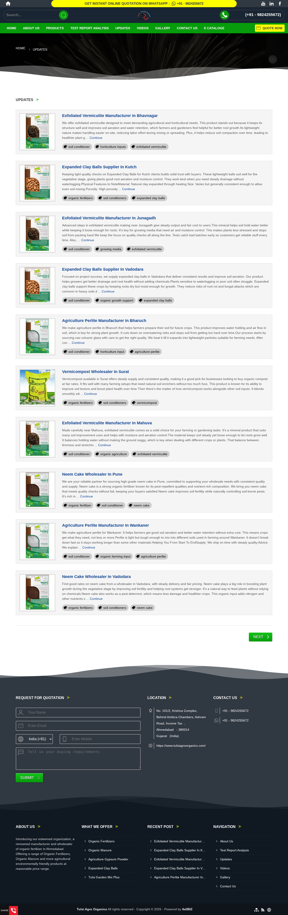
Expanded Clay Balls (103, 868)
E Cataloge (214, 28)
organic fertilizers (80, 198)
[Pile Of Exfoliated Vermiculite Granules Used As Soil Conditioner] (37, 132)
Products (55, 28)
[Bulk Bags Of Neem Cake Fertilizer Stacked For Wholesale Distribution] (37, 490)
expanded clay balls (151, 198)
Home (11, 28)
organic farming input (115, 556)
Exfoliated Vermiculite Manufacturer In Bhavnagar (110, 115)
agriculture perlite (147, 351)
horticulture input (112, 351)
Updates (122, 28)
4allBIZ (187, 909)
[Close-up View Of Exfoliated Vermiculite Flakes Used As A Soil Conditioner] (37, 234)
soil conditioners (114, 198)
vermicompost (147, 403)
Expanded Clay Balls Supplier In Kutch (99, 167)
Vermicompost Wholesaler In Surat (95, 371)
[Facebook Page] (280, 3)
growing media (110, 249)
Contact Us (187, 28)
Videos (142, 28)
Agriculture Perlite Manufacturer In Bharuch (104, 320)
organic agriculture (113, 454)
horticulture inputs (113, 146)
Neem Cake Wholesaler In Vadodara (96, 576)
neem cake (141, 505)
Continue (96, 137)
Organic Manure (100, 850)
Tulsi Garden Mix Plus (103, 877)
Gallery (162, 28)
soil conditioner (79, 146)
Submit (27, 778)
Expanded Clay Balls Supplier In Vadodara (102, 269)
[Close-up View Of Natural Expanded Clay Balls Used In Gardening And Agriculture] (37, 183)
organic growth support (116, 300)
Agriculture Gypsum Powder (108, 859)
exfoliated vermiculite (151, 146)
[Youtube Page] (263, 3)
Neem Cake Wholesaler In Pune (92, 474)
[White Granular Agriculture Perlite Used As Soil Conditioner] (37, 542)
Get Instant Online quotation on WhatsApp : (144, 3)
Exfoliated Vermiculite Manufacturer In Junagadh (109, 218)
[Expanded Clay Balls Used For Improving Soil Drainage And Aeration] (37, 286)
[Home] (8, 3)
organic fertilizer (79, 505)
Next (258, 637)
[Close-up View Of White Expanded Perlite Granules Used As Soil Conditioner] (37, 337)
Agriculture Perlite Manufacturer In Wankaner (105, 525)
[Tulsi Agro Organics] (144, 15)
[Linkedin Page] (271, 3)
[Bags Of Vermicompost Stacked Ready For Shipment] (37, 388)
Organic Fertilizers (101, 841)
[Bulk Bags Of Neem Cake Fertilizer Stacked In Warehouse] (37, 593)
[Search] (63, 15)
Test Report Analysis (89, 28)
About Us (31, 28)
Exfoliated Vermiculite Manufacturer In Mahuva (107, 423)
